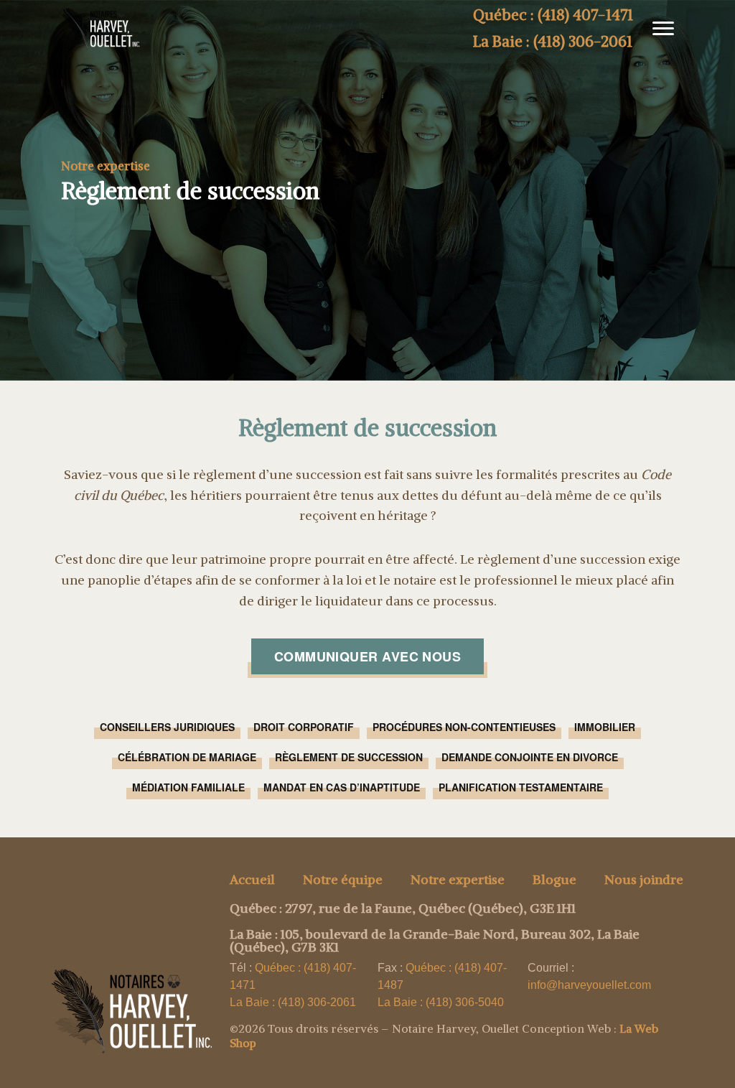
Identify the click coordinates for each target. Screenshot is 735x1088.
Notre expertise (458, 879)
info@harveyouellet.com (589, 985)
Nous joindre (643, 879)
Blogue (554, 879)
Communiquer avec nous (367, 656)
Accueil (252, 879)
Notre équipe (343, 879)
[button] (658, 28)
